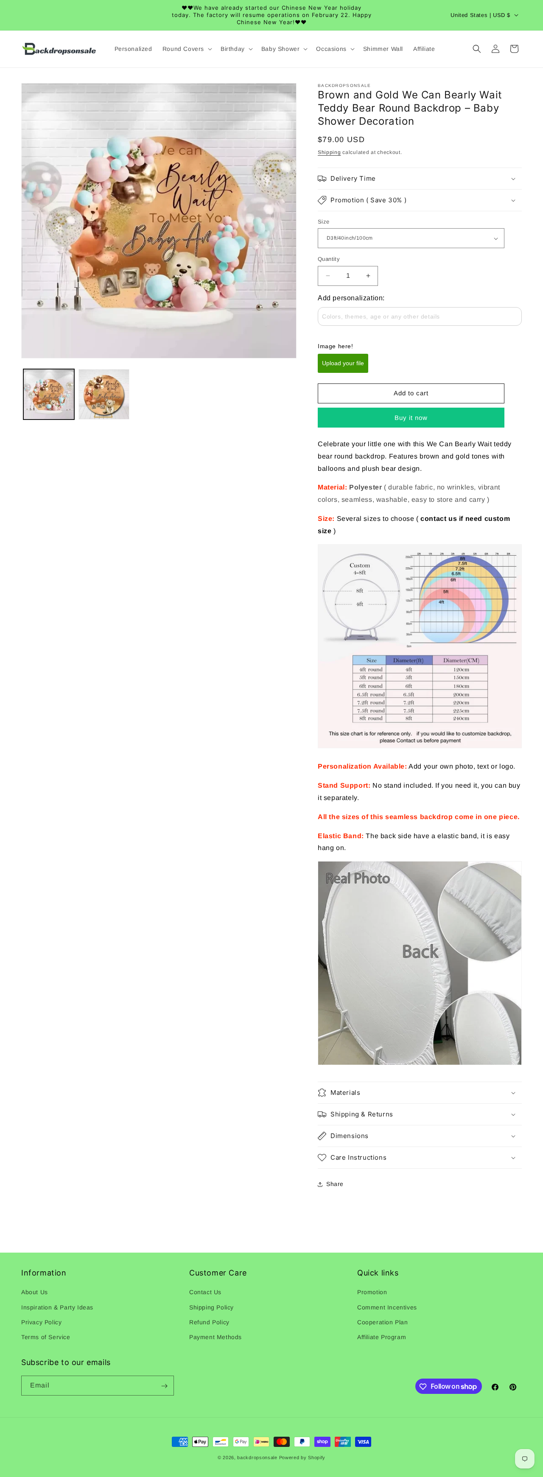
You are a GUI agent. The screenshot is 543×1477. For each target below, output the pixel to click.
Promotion (372, 1292)
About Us (34, 1292)
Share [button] (335, 1183)
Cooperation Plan (382, 1322)
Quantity (329, 259)
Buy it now (411, 417)
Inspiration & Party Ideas (57, 1307)
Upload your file (343, 363)
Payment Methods (215, 1337)
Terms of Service (45, 1337)
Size (324, 221)
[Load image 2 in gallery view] (103, 394)
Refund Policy (209, 1322)
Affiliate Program (381, 1337)
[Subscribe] (164, 1386)
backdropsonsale (257, 1457)
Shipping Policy (211, 1307)
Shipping (329, 152)
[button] (186, 49)
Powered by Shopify (302, 1457)
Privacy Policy (41, 1322)
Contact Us (205, 1292)
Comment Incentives (387, 1307)
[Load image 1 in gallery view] (48, 394)
